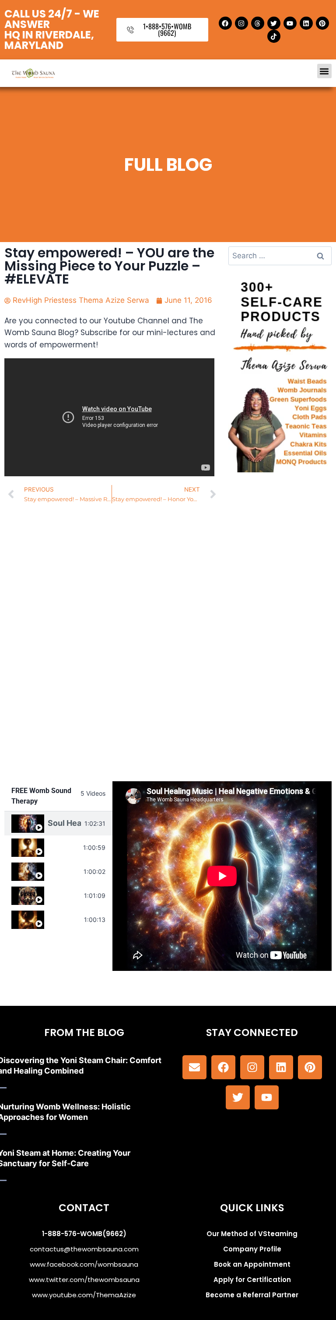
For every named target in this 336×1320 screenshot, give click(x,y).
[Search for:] (280, 255)
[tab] (58, 823)
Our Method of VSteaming (252, 1233)
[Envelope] (194, 1067)
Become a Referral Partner (252, 1294)
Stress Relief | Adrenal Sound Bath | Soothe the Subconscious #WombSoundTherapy (64, 919)
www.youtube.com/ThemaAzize (84, 1294)
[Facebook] (225, 23)
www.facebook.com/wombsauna (84, 1264)
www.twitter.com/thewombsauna (84, 1279)
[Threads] (257, 23)
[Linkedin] (306, 23)
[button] (324, 71)
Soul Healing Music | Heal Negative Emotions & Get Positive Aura (64, 823)
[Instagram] (241, 23)
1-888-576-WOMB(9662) (84, 1233)
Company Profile (252, 1249)
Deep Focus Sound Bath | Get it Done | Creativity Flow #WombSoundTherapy (64, 871)
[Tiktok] (273, 36)
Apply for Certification (252, 1279)
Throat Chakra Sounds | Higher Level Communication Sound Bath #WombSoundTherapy (64, 847)
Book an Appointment (252, 1264)
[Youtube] (290, 23)
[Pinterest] (322, 23)
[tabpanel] (222, 876)
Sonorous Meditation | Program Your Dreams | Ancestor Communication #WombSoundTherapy (64, 895)
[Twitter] (273, 23)
